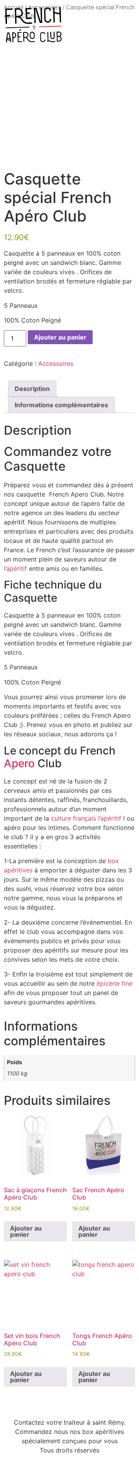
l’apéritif (15, 568)
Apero (19, 763)
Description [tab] (32, 389)
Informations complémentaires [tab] (61, 405)
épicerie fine (114, 983)
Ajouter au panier (60, 337)
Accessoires (55, 363)
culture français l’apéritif (85, 818)
